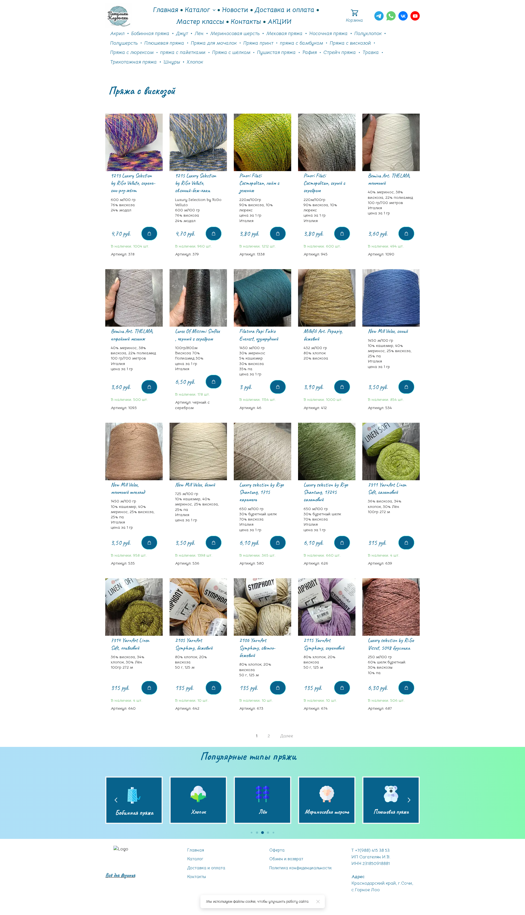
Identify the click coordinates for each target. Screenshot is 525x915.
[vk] (403, 16)
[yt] (415, 16)
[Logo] (118, 16)
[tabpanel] (262, 427)
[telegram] (379, 16)
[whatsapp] (391, 16)
